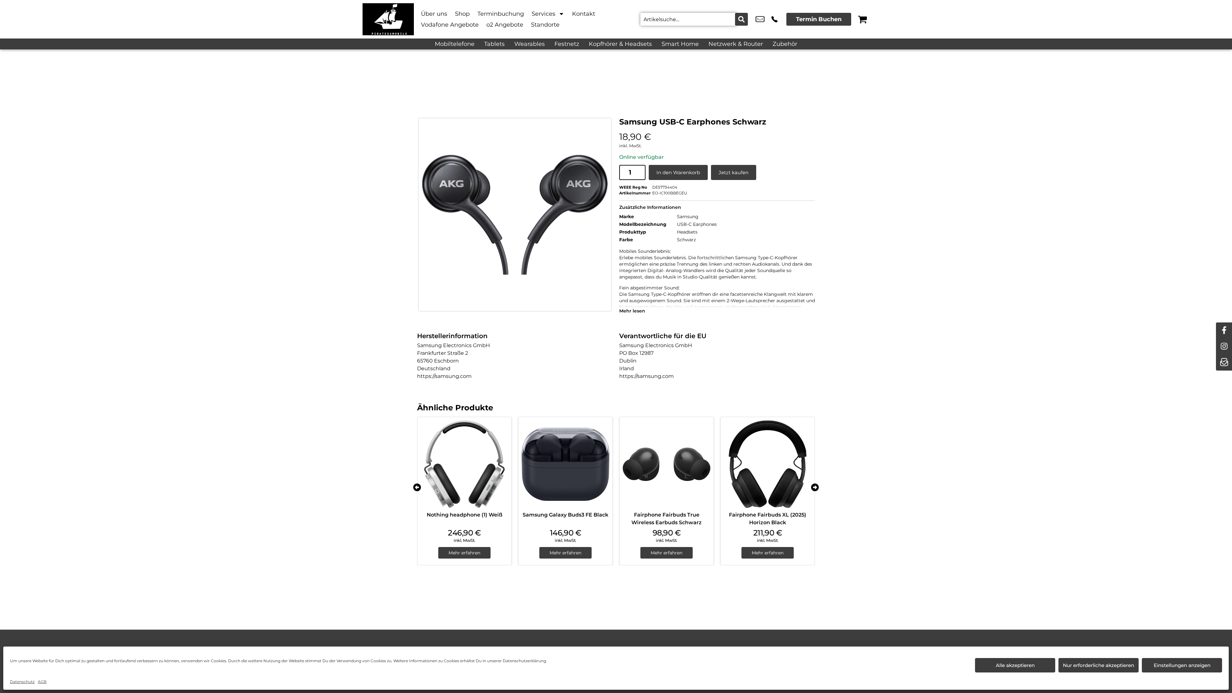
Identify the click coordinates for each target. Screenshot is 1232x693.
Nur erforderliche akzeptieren (1098, 665)
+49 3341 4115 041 (774, 19)
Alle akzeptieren (1015, 665)
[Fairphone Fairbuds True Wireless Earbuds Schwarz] (666, 464)
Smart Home (680, 43)
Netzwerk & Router (735, 43)
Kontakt (583, 13)
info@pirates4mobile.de (760, 19)
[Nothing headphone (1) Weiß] (464, 464)
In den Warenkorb (678, 172)
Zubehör (785, 43)
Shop (462, 13)
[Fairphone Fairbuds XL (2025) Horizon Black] (767, 464)
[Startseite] (388, 19)
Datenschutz (22, 681)
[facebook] (1224, 330)
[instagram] (1224, 346)
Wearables (529, 43)
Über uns (434, 13)
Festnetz (566, 43)
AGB (42, 681)
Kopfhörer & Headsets (620, 43)
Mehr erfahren (464, 553)
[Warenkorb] (862, 19)
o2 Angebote (504, 24)
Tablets (494, 43)
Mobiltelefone (455, 43)
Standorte (545, 24)
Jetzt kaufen (734, 172)
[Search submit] (741, 19)
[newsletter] (1224, 363)
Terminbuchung (500, 13)
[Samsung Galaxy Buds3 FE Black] (565, 464)
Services (543, 13)
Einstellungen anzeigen (1182, 665)
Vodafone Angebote (450, 24)
